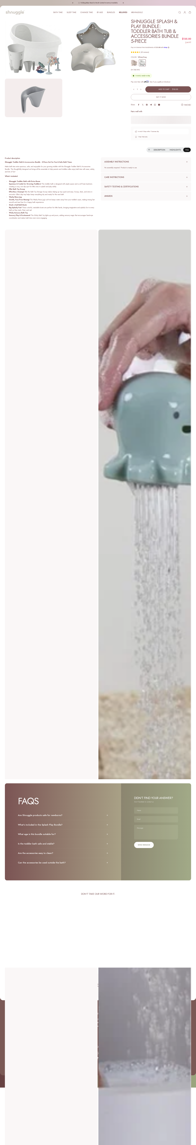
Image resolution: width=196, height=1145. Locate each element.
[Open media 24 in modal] (93, 48)
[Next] (123, 3)
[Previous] (73, 3)
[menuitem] (149, 150)
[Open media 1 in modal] (33, 48)
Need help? (187, 105)
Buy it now (161, 97)
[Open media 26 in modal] (33, 98)
